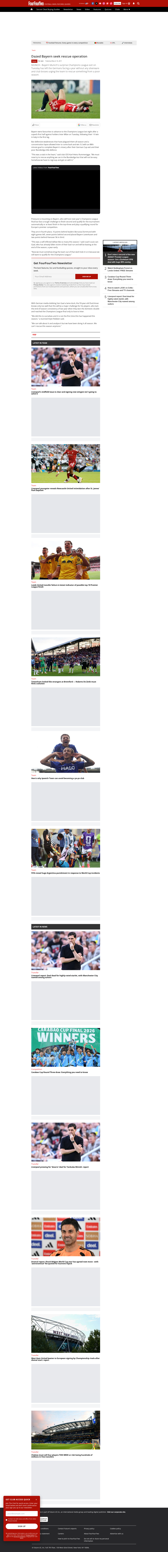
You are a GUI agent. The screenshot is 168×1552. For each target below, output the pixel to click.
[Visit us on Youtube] (100, 3)
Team (34, 50)
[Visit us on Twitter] (96, 3)
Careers (61, 1534)
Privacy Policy (30, 1535)
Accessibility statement (40, 1534)
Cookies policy (115, 1528)
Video (87, 9)
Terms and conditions (40, 1528)
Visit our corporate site (116, 1512)
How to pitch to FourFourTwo (69, 1539)
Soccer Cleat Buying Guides (48, 9)
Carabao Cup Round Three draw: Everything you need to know (120, 279)
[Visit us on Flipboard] (107, 3)
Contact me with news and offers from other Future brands (22, 1520)
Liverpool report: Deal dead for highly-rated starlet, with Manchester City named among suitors (121, 300)
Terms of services (61, 283)
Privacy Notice (38, 285)
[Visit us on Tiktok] (111, 3)
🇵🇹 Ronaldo (98, 43)
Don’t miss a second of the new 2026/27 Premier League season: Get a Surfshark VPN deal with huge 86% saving (121, 258)
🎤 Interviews (127, 43)
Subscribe (117, 3)
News (79, 9)
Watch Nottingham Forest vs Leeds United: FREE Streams (120, 269)
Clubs (117, 9)
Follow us (83, 125)
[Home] (32, 9)
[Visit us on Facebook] (92, 3)
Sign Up (22, 1526)
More (126, 9)
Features (97, 9)
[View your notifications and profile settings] (133, 3)
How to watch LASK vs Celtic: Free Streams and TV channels (121, 289)
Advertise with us (116, 1534)
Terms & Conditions (19, 1536)
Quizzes (108, 9)
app (42, 61)
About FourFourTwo (91, 1534)
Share (37, 125)
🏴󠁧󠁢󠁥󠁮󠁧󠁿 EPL (112, 43)
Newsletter (68, 9)
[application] (65, 189)
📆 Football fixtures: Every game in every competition (67, 43)
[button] (138, 3)
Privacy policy (89, 1528)
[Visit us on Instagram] (103, 3)
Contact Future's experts (67, 1528)
